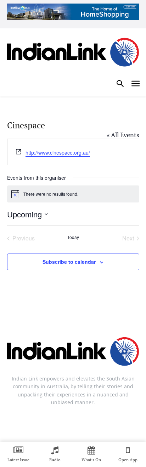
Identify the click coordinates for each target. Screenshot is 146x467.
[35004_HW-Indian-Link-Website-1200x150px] (73, 12)
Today (73, 237)
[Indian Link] (73, 54)
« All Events (123, 134)
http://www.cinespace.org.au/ (58, 152)
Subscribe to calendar (69, 261)
